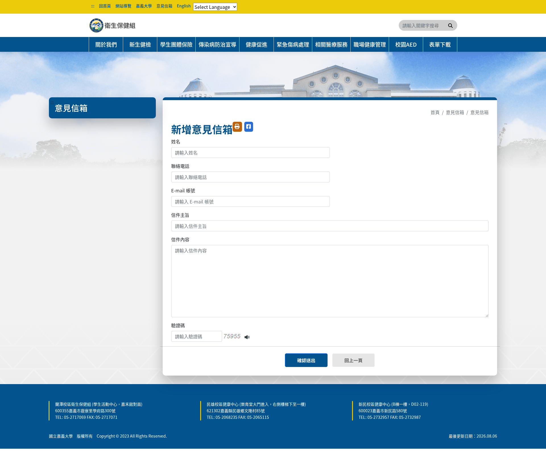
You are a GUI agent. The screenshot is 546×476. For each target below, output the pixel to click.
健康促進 (256, 44)
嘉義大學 (144, 6)
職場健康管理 (369, 44)
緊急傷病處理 (293, 44)
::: (92, 6)
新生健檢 (140, 44)
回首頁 (105, 6)
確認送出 (306, 360)
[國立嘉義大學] (119, 25)
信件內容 (180, 239)
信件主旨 (180, 214)
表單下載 (440, 44)
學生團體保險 (176, 44)
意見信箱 (164, 6)
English (184, 6)
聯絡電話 (180, 165)
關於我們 (106, 44)
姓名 (175, 141)
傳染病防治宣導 (217, 44)
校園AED (406, 44)
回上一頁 (353, 360)
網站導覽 (123, 6)
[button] (247, 336)
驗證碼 (178, 325)
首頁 (435, 112)
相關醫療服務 (331, 44)
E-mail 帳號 (183, 190)
